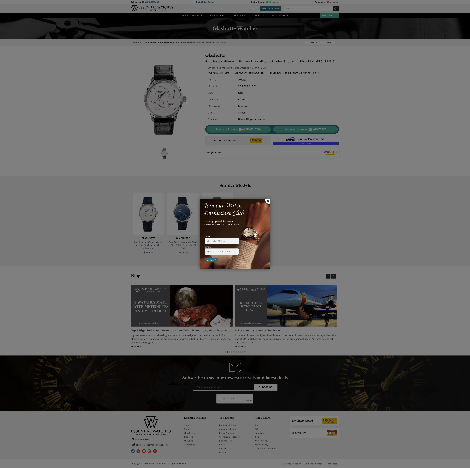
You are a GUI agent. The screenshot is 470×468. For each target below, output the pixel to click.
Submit (211, 260)
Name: (208, 236)
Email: (208, 247)
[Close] (267, 201)
